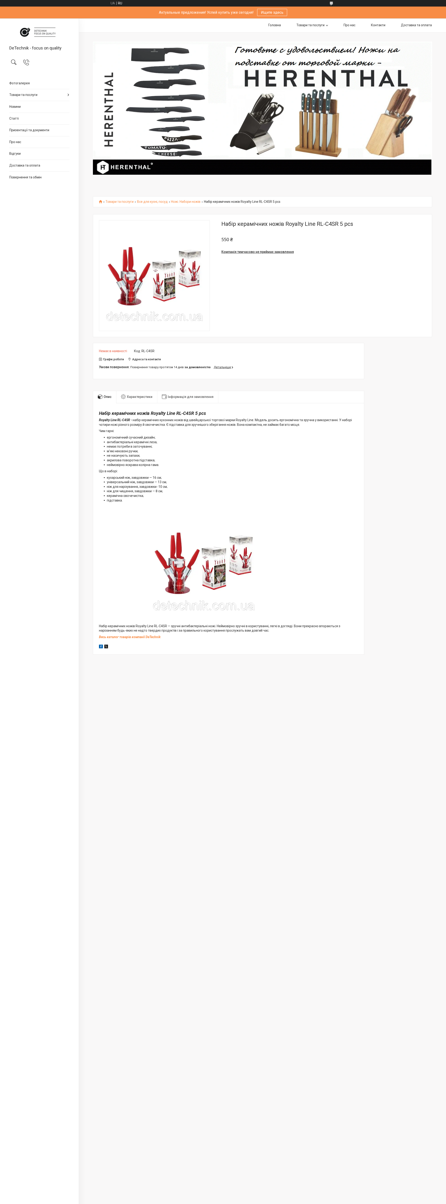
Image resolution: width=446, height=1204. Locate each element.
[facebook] (101, 647)
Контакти (378, 25)
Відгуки (15, 153)
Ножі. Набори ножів (185, 201)
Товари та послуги (23, 95)
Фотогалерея (19, 83)
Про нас (15, 142)
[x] (106, 647)
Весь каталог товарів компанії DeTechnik (130, 637)
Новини (15, 106)
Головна (274, 25)
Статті (14, 118)
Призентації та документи (29, 130)
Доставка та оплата (24, 165)
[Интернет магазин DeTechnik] (39, 32)
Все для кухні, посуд (152, 201)
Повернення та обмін (25, 177)
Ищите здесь (272, 12)
